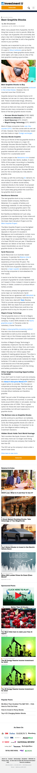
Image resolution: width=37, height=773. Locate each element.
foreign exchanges (25, 133)
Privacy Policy (5, 760)
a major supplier (13, 269)
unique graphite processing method (20, 329)
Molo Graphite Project (9, 223)
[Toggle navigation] (33, 7)
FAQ (8, 762)
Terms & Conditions (25, 762)
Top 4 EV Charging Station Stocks (13, 713)
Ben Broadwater (10, 24)
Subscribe (12, 7)
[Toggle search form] (29, 7)
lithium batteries (15, 50)
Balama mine (24, 257)
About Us (4, 758)
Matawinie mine (23, 157)
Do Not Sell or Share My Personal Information (22, 760)
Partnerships (17, 758)
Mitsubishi (29, 295)
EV (25, 178)
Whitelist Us (31, 758)
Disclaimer (24, 758)
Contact (10, 758)
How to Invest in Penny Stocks (12, 710)
